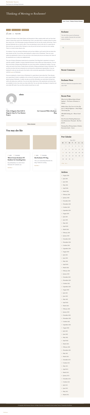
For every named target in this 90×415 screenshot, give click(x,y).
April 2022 (65, 340)
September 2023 (67, 286)
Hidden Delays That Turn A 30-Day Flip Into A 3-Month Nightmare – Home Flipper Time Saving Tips (71, 108)
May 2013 (65, 366)
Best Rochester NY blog (41, 158)
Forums (8, 30)
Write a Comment (31, 124)
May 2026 (65, 185)
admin (10, 33)
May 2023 (65, 299)
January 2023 (66, 312)
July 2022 (65, 331)
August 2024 (66, 252)
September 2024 (67, 248)
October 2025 (66, 207)
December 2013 (67, 359)
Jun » (66, 163)
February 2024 (66, 271)
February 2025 (66, 232)
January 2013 (66, 375)
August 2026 (66, 175)
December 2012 (67, 379)
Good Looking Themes (56, 405)
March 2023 (66, 305)
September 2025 (67, 210)
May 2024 (65, 261)
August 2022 (66, 328)
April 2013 (65, 369)
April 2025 (65, 226)
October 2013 (66, 363)
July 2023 (65, 293)
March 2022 (66, 344)
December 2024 (67, 239)
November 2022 (67, 318)
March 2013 (66, 372)
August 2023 (66, 290)
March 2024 (66, 267)
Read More (10, 167)
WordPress (69, 405)
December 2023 (67, 277)
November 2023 (67, 280)
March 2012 (66, 394)
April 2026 (65, 188)
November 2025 (67, 204)
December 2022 (67, 315)
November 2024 (67, 242)
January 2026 (66, 197)
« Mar (62, 163)
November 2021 (67, 350)
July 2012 (65, 385)
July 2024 (65, 255)
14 (63, 152)
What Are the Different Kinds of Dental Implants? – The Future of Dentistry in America (70, 101)
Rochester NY (25, 30)
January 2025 (66, 236)
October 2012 (66, 382)
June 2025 (65, 220)
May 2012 (65, 391)
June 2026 (65, 182)
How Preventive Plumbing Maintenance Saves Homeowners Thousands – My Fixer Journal (71, 121)
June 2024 (65, 258)
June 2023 (65, 296)
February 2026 (66, 194)
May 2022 (65, 337)
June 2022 (65, 334)
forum (11, 72)
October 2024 (66, 245)
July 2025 (65, 217)
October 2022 (66, 321)
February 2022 (66, 347)
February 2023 (66, 309)
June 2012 (65, 388)
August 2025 (66, 213)
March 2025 (66, 229)
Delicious (5, 412)
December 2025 (67, 201)
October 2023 (66, 283)
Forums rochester (16, 30)
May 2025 (65, 223)
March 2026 (66, 191)
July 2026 (65, 178)
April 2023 (65, 302)
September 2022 (67, 325)
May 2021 (65, 353)
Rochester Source (12, 2)
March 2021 (66, 356)
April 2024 (65, 264)
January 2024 (66, 274)
